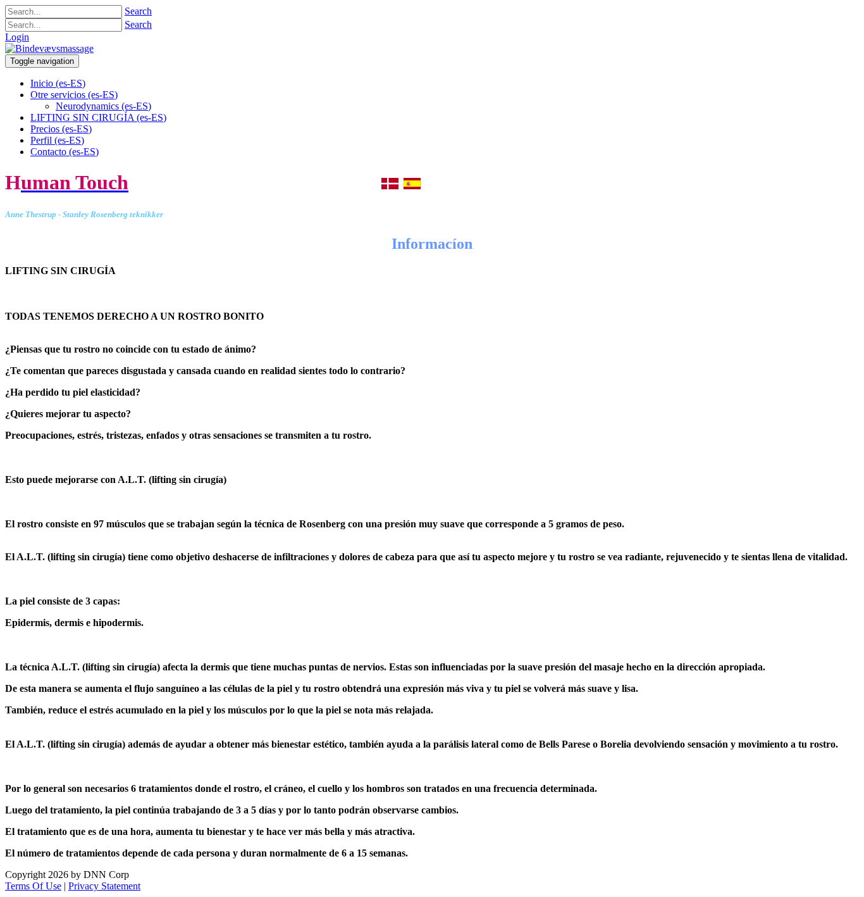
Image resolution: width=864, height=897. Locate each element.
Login (17, 37)
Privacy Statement (104, 886)
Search (138, 11)
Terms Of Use (33, 886)
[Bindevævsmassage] (49, 48)
